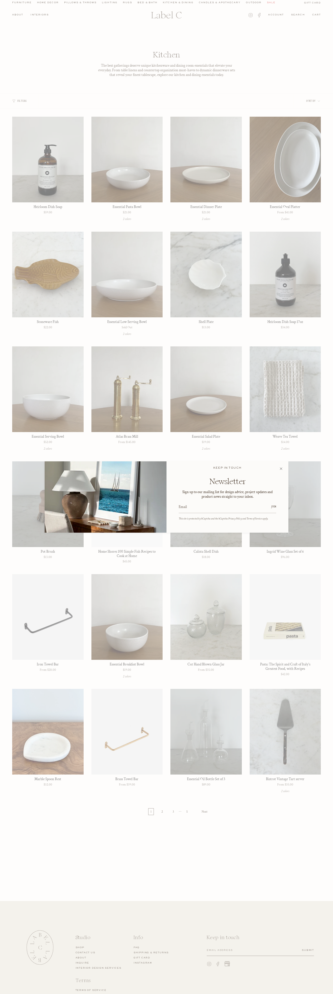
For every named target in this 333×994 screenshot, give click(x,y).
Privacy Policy (235, 518)
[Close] (281, 468)
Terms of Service (254, 518)
